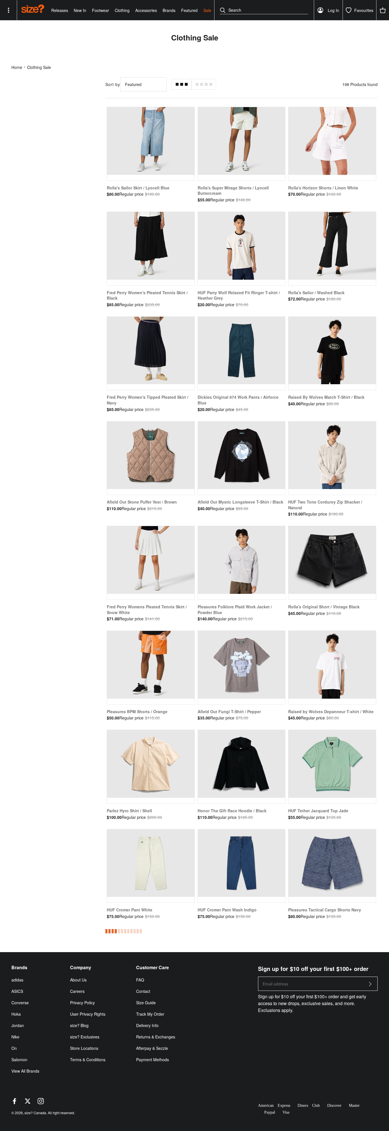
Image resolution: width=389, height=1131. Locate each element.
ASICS (17, 991)
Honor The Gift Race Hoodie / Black (232, 810)
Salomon (19, 1059)
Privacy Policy (82, 1002)
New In (80, 10)
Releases (59, 10)
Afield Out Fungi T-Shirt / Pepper (229, 711)
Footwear (100, 10)
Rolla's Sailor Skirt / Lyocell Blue (138, 188)
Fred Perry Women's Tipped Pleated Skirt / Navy (147, 400)
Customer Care (152, 967)
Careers (77, 991)
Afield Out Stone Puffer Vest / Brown (142, 502)
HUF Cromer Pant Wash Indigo (227, 910)
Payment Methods (152, 1059)
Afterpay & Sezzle (152, 1048)
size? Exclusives (84, 1037)
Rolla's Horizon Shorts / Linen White (323, 188)
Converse (20, 1002)
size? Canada (35, 1112)
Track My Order (150, 1014)
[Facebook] (14, 1102)
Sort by (112, 84)
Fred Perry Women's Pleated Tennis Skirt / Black (147, 295)
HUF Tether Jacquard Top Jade (318, 810)
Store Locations (84, 1048)
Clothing (122, 10)
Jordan (17, 1025)
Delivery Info (147, 1025)
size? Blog (79, 1025)
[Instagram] (41, 1102)
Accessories (146, 10)
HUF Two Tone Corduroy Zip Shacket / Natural (325, 504)
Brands (169, 10)
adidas (17, 980)
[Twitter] (27, 1102)
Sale (207, 10)
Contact (143, 991)
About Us (78, 980)
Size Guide (146, 1002)
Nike (15, 1037)
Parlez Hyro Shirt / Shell (129, 810)
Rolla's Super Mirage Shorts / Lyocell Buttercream (233, 190)
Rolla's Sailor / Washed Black (316, 292)
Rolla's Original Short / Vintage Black (324, 607)
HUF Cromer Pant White (129, 910)
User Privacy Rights (87, 1014)
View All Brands (25, 1071)
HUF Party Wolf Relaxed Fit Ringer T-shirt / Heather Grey (239, 295)
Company (80, 967)
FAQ (140, 980)
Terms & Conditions (87, 1059)
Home (16, 67)
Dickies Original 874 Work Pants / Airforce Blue (238, 400)
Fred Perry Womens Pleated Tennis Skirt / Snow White (147, 609)
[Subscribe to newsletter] (370, 985)
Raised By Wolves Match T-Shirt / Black (326, 397)
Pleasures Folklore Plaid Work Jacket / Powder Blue (235, 609)
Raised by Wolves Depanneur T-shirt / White (331, 711)
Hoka (16, 1014)
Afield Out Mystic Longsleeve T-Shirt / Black (240, 502)
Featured (189, 10)
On (14, 1048)
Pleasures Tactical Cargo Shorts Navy (324, 910)
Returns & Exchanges (155, 1037)
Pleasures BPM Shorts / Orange (137, 711)
